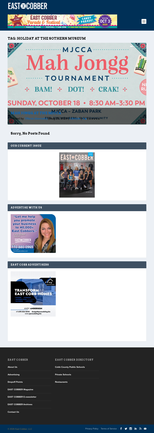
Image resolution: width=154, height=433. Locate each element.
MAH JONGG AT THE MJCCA (36, 113)
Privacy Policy (91, 428)
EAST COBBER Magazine (20, 389)
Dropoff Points (15, 382)
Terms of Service (109, 428)
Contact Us (13, 412)
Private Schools (63, 374)
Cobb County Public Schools (70, 367)
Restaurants (61, 382)
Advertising (14, 374)
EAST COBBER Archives (20, 404)
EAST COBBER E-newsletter (22, 397)
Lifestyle (75, 118)
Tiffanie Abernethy (36, 118)
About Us (12, 367)
